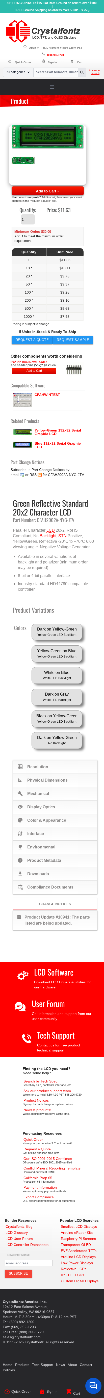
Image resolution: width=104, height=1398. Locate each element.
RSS (33, 475)
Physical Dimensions (42, 780)
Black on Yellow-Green (56, 718)
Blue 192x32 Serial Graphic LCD (58, 445)
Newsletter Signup (18, 1254)
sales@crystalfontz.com (22, 1337)
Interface (30, 833)
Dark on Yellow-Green (57, 632)
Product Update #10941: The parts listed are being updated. (53, 919)
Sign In (52, 62)
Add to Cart (34, 371)
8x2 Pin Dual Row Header (29, 362)
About (72, 1365)
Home (7, 1365)
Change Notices (55, 904)
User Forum (48, 1003)
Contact (86, 1365)
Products (22, 1365)
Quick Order (19, 62)
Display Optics (36, 807)
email (15, 475)
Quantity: (27, 210)
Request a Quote (32, 340)
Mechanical (33, 793)
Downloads (33, 873)
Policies (9, 1370)
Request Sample (73, 340)
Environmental (36, 847)
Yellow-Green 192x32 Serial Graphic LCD (58, 432)
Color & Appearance (41, 820)
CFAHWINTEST (47, 395)
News (60, 1365)
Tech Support (56, 1035)
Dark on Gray (57, 697)
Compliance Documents (45, 887)
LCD (50, 530)
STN (62, 536)
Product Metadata (39, 860)
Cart (80, 62)
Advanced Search (95, 72)
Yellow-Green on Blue (56, 653)
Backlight (48, 536)
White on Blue (57, 675)
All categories (16, 72)
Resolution (32, 766)
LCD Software (53, 972)
